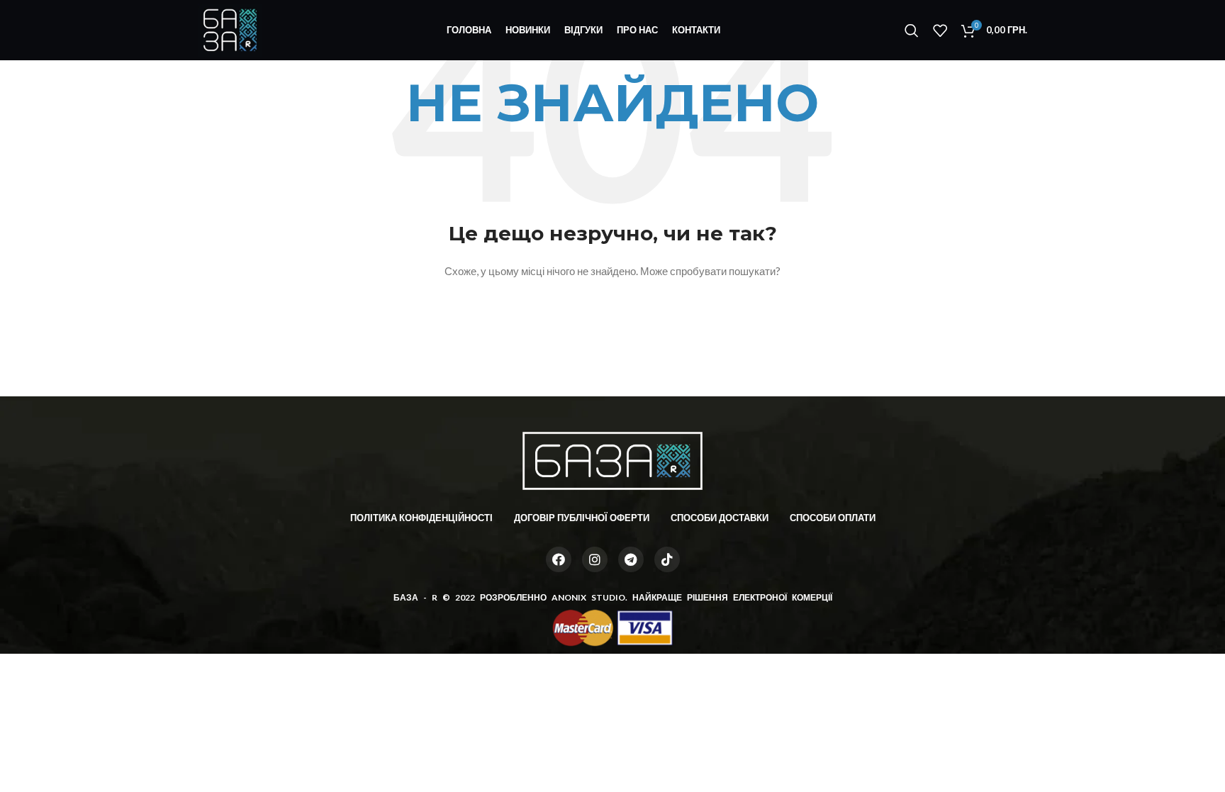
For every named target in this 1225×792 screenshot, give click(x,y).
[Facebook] (558, 559)
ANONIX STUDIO (588, 597)
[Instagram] (595, 559)
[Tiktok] (667, 559)
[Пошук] (911, 30)
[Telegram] (631, 559)
